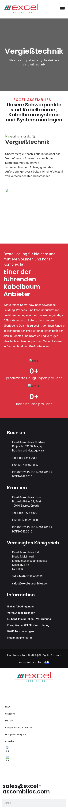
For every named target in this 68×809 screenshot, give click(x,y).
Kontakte (9, 741)
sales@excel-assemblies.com (30, 583)
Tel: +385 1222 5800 (24, 513)
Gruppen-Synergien (15, 734)
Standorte (10, 713)
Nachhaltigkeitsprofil (20, 637)
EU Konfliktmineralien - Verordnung (29, 619)
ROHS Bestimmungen (20, 631)
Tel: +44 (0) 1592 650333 (27, 576)
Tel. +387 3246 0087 (24, 457)
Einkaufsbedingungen (21, 606)
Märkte (9, 720)
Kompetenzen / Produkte (38, 60)
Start (13, 60)
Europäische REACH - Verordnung (28, 625)
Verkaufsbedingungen (21, 612)
